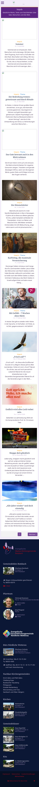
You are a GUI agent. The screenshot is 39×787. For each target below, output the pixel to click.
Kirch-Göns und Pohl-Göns (12, 678)
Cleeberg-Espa (8, 680)
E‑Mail (7, 586)
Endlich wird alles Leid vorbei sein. (19, 410)
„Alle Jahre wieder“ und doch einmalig (19, 507)
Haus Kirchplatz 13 (21, 737)
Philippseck (7, 685)
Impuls (19, 42)
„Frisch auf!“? (19, 356)
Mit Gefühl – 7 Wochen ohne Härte (19, 314)
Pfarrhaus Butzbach (21, 568)
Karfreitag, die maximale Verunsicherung (19, 259)
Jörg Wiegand (19, 610)
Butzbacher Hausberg (11, 683)
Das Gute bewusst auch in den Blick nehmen (19, 155)
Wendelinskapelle (21, 712)
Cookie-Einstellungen (28, 774)
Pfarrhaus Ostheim (21, 649)
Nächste (32, 534)
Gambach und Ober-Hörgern (13, 692)
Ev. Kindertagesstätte (22, 761)
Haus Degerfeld (20, 728)
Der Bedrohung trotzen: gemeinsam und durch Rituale (19, 98)
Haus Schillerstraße (21, 745)
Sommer (19, 44)
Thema (22, 94)
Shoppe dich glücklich (19, 453)
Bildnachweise (19, 776)
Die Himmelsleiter (19, 205)
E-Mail (19, 604)
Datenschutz (16, 774)
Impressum (6, 774)
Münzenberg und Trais (11, 690)
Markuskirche (19, 704)
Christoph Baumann (21, 598)
